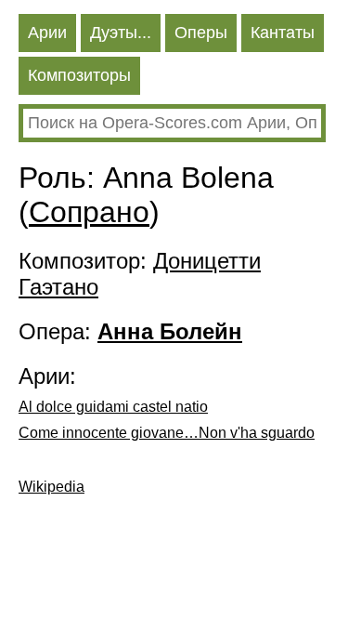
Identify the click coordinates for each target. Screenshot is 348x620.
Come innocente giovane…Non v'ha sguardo (167, 433)
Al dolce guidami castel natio (113, 407)
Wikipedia (51, 487)
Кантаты (283, 32)
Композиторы (79, 75)
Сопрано (89, 212)
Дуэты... (120, 32)
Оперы (200, 32)
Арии (47, 32)
